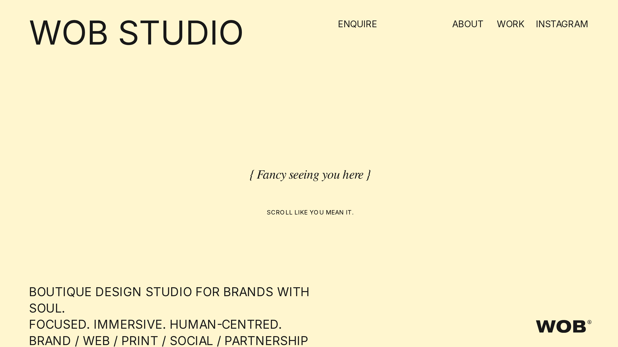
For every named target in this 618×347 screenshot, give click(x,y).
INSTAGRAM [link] (562, 24)
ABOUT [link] (468, 24)
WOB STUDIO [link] (136, 33)
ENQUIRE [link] (357, 24)
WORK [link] (511, 24)
